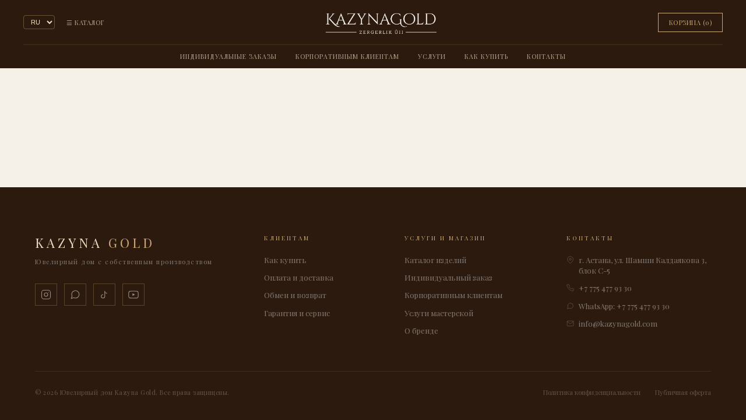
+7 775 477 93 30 (605, 288)
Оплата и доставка (298, 277)
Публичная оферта (683, 392)
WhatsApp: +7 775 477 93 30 (624, 306)
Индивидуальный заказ (448, 277)
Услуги (432, 56)
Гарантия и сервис (297, 313)
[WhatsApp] (75, 295)
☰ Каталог (85, 22)
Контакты (546, 56)
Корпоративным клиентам (347, 56)
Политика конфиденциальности (592, 392)
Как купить (486, 56)
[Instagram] (46, 295)
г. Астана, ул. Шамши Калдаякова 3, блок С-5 (642, 265)
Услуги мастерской (438, 313)
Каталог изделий (435, 260)
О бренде (421, 330)
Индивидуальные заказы (228, 56)
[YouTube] (133, 295)
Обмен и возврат (295, 295)
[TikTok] (104, 295)
